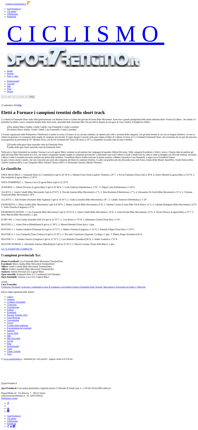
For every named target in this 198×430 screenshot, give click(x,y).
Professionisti (13, 81)
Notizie (10, 73)
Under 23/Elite (13, 351)
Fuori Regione (13, 317)
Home (10, 71)
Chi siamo (11, 11)
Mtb (9, 86)
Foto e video (12, 76)
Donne (10, 91)
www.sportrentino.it (12, 359)
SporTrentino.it (14, 9)
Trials (9, 349)
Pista (9, 89)
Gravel (10, 323)
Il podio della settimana (17, 325)
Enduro (10, 310)
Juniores (10, 330)
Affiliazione (12, 14)
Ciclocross (12, 304)
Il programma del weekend (19, 328)
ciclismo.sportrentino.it (15, 4)
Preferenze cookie (9, 398)
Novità (10, 341)
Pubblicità (11, 16)
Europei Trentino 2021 (17, 315)
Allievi (10, 297)
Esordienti (11, 312)
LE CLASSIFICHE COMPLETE (17, 249)
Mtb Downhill (13, 338)
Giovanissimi (13, 320)
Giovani (10, 84)
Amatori (10, 299)
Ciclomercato (13, 307)
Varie (9, 354)
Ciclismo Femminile (16, 302)
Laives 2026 (12, 333)
